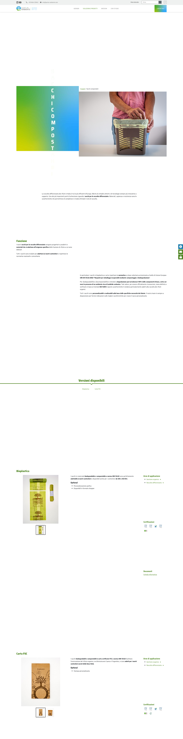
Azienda (76, 8)
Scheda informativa (150, 574)
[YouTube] (20, 2)
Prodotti (82, 89)
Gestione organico (152, 479)
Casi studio (115, 8)
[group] (40, 499)
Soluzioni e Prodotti (90, 8)
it (165, 2)
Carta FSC (98, 389)
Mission (104, 8)
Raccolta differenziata (154, 482)
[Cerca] (160, 2)
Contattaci (160, 8)
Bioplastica (85, 389)
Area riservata (135, 2)
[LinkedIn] (17, 2)
